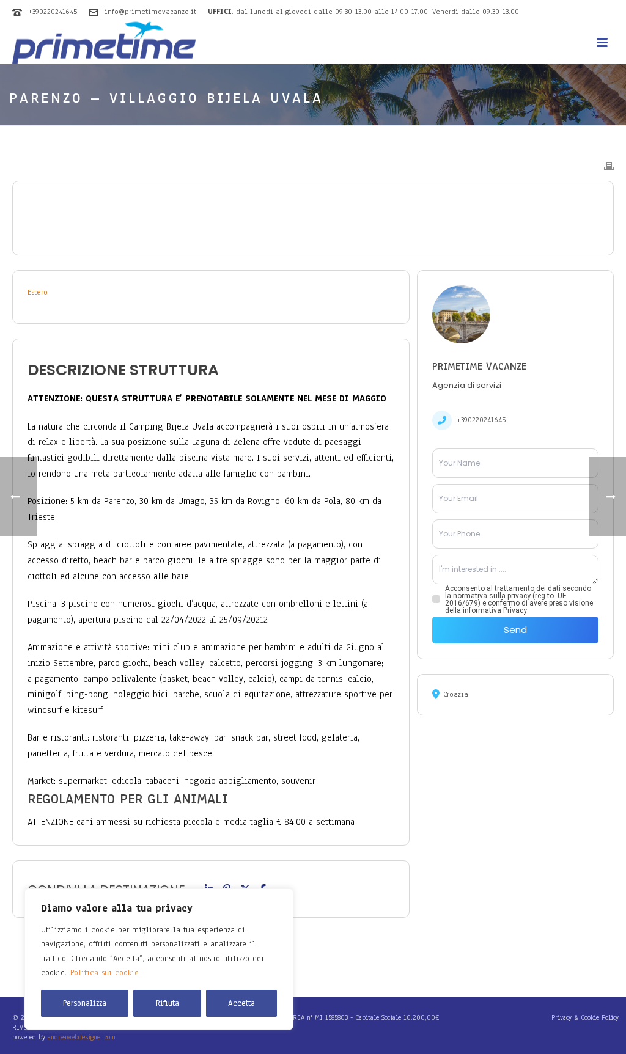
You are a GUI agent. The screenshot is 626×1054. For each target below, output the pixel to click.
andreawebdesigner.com (82, 1037)
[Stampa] (609, 165)
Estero (38, 292)
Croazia (455, 694)
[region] (158, 959)
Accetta (241, 1003)
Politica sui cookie (104, 972)
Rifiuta (167, 1003)
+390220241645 (52, 11)
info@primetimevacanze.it (150, 11)
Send (515, 629)
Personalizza (84, 1003)
